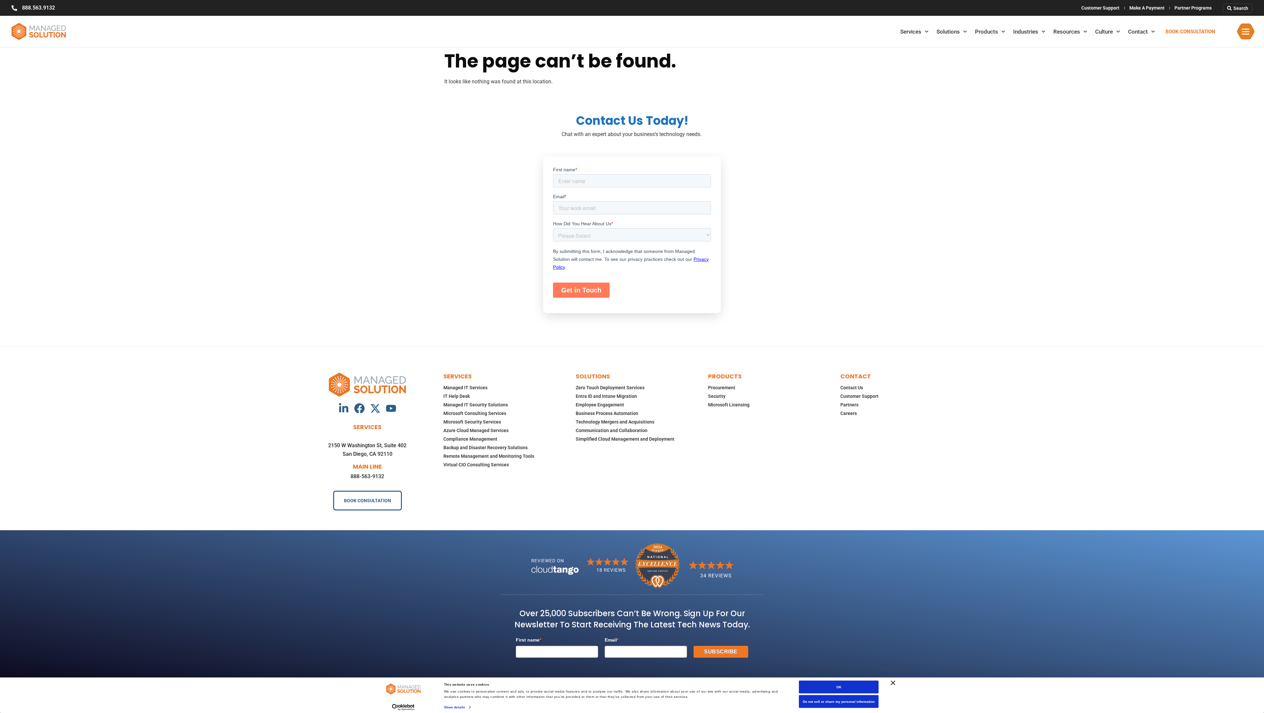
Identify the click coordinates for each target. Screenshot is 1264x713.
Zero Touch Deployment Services (610, 387)
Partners (849, 404)
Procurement (721, 387)
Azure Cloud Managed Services (476, 430)
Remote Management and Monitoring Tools (488, 456)
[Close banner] (893, 683)
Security (716, 396)
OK (838, 687)
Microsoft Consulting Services (474, 413)
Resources (1066, 31)
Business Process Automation (607, 413)
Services (910, 31)
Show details (454, 707)
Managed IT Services (465, 387)
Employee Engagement (600, 404)
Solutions (948, 31)
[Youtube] (391, 408)
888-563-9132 (367, 476)
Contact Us (851, 387)
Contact (1138, 31)
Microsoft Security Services (472, 422)
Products (986, 31)
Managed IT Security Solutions (475, 404)
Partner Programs (1193, 8)
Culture (1104, 31)
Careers (848, 413)
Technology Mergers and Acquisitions (615, 422)
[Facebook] (359, 408)
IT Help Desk (456, 396)
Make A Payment (1147, 8)
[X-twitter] (375, 408)
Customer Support (1100, 8)
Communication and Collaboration (611, 430)
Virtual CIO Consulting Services (476, 464)
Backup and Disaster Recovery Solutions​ (485, 447)
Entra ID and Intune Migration (606, 396)
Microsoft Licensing (729, 404)
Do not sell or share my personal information (839, 701)
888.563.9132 (38, 8)
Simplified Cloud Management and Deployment (625, 439)
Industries (1025, 31)
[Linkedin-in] (343, 408)
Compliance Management (470, 439)
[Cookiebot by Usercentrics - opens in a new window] (403, 707)
